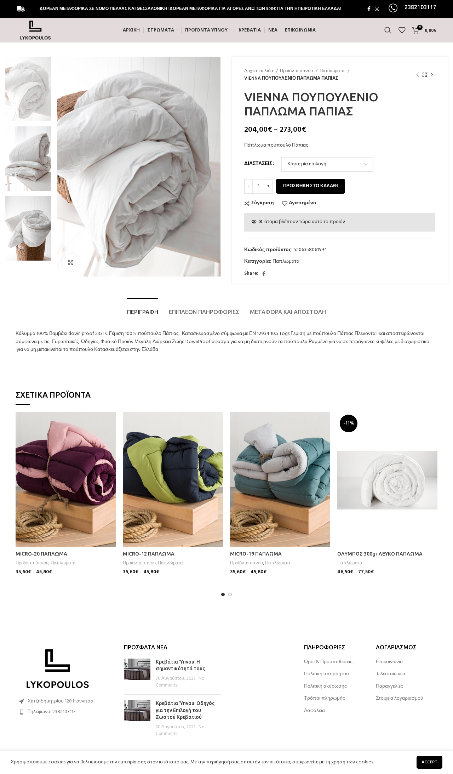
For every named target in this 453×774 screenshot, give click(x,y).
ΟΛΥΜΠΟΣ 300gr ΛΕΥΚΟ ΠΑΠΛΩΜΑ (380, 554)
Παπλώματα (333, 71)
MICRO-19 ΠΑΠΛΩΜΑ (256, 554)
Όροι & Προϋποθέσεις (328, 662)
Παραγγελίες (389, 686)
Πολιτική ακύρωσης (325, 686)
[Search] (388, 30)
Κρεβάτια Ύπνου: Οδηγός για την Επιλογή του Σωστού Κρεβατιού (185, 710)
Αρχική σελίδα (259, 71)
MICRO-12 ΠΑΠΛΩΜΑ (148, 554)
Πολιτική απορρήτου (326, 674)
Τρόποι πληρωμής (324, 698)
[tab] (142, 308)
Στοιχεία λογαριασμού (399, 698)
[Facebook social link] (369, 8)
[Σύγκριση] (110, 424)
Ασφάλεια (314, 711)
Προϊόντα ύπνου (297, 71)
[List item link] (64, 712)
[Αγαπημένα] (110, 455)
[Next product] (431, 74)
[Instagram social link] (377, 8)
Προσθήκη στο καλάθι (310, 186)
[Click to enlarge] (71, 262)
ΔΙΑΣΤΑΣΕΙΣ (258, 164)
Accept (429, 762)
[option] (28, 89)
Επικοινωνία (389, 662)
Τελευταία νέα (390, 674)
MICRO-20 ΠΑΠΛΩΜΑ (41, 554)
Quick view (110, 440)
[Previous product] (417, 74)
